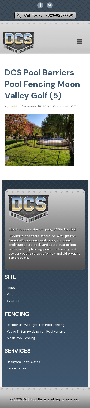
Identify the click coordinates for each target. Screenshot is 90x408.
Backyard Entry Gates (23, 362)
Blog (10, 294)
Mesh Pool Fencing (21, 338)
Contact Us (15, 301)
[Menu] (79, 42)
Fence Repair (16, 368)
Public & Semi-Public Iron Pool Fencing (36, 331)
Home (11, 288)
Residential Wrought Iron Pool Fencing (35, 325)
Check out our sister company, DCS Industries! (42, 229)
